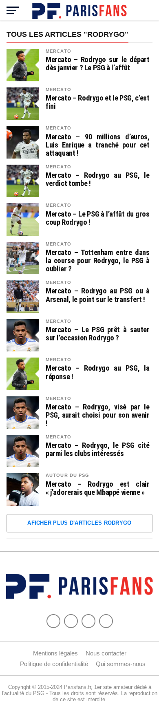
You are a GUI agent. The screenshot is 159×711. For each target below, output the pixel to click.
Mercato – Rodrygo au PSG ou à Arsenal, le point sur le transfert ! (98, 295)
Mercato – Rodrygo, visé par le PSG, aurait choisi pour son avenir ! (98, 415)
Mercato (58, 51)
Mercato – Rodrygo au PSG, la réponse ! (98, 372)
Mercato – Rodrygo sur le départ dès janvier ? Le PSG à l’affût (98, 64)
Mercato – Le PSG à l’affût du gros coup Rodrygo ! (98, 218)
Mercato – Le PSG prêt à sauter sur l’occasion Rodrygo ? (98, 334)
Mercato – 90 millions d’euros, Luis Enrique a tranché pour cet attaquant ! (98, 145)
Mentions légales (55, 653)
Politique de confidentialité (54, 663)
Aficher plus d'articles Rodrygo (79, 523)
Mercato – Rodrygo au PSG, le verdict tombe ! (98, 179)
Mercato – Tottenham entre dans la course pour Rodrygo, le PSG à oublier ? (98, 260)
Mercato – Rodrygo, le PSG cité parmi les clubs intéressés (98, 449)
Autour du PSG (68, 475)
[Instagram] (106, 621)
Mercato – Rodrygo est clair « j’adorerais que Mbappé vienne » (98, 488)
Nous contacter (106, 653)
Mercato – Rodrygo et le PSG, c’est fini (98, 102)
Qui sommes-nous (121, 663)
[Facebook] (53, 621)
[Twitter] (71, 621)
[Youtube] (88, 621)
